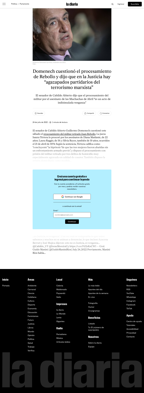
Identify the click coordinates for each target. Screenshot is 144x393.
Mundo (31, 331)
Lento (58, 317)
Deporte (31, 305)
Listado (91, 323)
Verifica (31, 350)
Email (56, 211)
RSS (128, 289)
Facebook (130, 305)
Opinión (31, 335)
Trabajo (31, 347)
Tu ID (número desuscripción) (96, 328)
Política (14, 4)
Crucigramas (94, 311)
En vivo (91, 297)
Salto (58, 297)
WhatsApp (131, 297)
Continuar (72, 222)
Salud (30, 343)
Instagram (131, 301)
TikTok (129, 308)
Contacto (130, 336)
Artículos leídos (63, 342)
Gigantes (60, 321)
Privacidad (131, 333)
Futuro (31, 320)
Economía (32, 308)
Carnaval (32, 289)
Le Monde (60, 314)
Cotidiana (32, 297)
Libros (30, 327)
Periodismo (61, 334)
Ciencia (31, 293)
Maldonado (61, 289)
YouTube (130, 293)
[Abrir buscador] (112, 4)
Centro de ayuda (134, 321)
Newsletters (131, 285)
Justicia (31, 324)
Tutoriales (130, 325)
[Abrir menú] (4, 4)
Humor (91, 307)
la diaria (60, 310)
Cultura (31, 301)
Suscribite (135, 4)
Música (59, 338)
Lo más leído (94, 285)
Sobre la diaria (95, 343)
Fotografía (93, 303)
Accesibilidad (132, 329)
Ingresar (121, 4)
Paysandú (60, 293)
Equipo (91, 346)
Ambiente (32, 285)
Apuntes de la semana (98, 293)
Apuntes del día (95, 289)
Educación (32, 312)
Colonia (59, 285)
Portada (6, 285)
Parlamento (24, 4)
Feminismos (33, 316)
